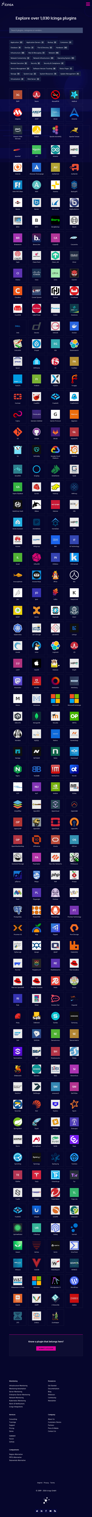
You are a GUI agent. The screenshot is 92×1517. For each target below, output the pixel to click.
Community (52, 1398)
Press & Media (53, 1428)
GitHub (11, 1442)
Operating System (65, 58)
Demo (11, 1431)
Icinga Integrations (16, 1407)
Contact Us (52, 1431)
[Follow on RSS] (55, 1511)
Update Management (69, 74)
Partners (51, 1425)
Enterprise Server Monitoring (19, 1395)
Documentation (53, 1389)
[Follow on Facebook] (46, 1511)
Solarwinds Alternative (17, 1460)
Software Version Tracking (44, 68)
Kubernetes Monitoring (17, 1401)
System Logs (29, 74)
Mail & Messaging (36, 53)
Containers (65, 42)
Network (53, 53)
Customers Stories (54, 1422)
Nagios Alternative (16, 1454)
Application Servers (34, 42)
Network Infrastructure (43, 58)
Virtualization (17, 79)
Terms (52, 1483)
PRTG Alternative (15, 1457)
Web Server (33, 79)
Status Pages (65, 68)
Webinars (51, 1395)
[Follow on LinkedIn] (41, 1511)
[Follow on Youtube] (50, 1511)
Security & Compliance (53, 63)
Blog (49, 1392)
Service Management (20, 68)
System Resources (48, 74)
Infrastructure (17, 53)
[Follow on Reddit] (37, 1511)
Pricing (11, 1428)
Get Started (52, 1386)
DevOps (29, 48)
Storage (15, 74)
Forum (11, 1439)
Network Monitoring (16, 1398)
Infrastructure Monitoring (18, 1386)
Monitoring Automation (17, 1389)
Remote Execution (18, 63)
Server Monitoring (15, 1392)
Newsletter (52, 1401)
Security (35, 63)
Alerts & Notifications (17, 1404)
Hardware (61, 48)
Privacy (46, 1483)
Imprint (39, 1483)
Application (16, 42)
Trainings (12, 1422)
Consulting (13, 1419)
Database (15, 48)
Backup (52, 42)
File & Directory (45, 48)
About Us (51, 1419)
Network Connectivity (20, 58)
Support (12, 1425)
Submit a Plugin (46, 1348)
